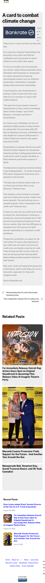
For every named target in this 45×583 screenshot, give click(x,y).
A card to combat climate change (20, 18)
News (26, 560)
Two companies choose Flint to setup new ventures (21, 300)
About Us (15, 560)
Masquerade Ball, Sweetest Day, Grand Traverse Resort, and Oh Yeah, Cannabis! (22, 468)
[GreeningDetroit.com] (6, 1)
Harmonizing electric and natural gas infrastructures (22, 293)
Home (7, 560)
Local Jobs (34, 560)
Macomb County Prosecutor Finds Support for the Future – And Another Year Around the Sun (22, 454)
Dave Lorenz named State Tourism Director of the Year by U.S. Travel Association (22, 505)
